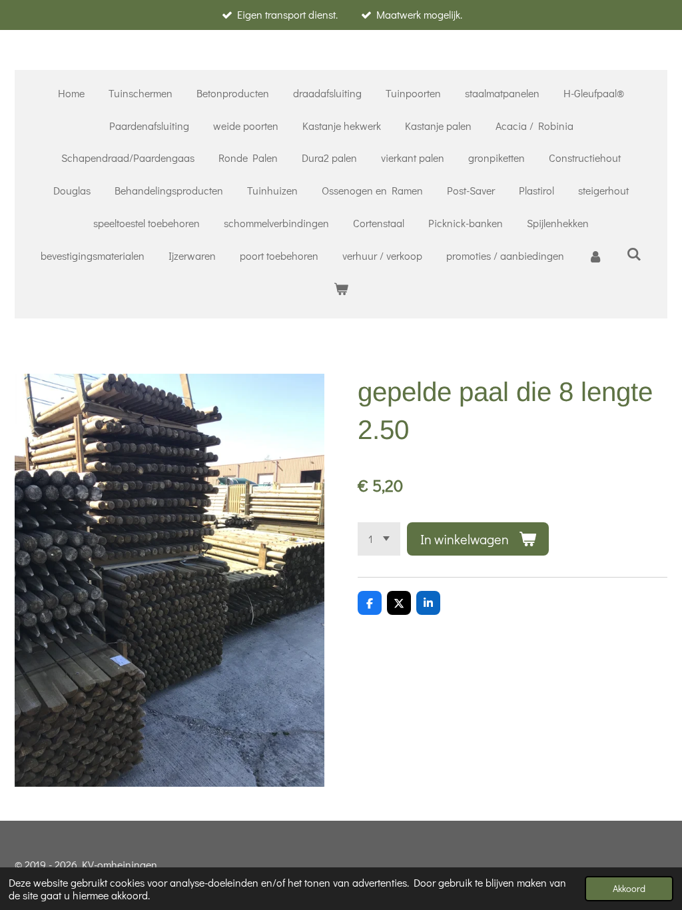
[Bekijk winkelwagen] (341, 289)
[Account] (595, 256)
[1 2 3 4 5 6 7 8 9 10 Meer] (379, 539)
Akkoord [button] (629, 888)
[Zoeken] (634, 253)
